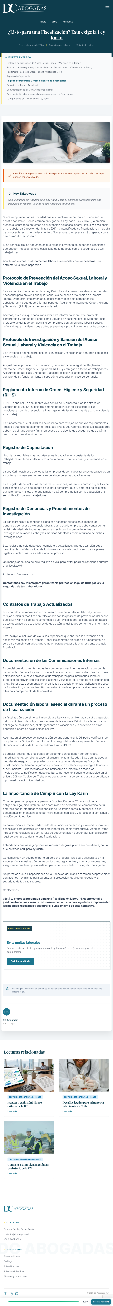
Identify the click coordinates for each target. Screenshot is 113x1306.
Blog (54, 22)
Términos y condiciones (15, 1276)
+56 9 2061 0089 (12, 1239)
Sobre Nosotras (11, 1266)
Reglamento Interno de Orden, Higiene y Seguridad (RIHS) (35, 72)
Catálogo (8, 1261)
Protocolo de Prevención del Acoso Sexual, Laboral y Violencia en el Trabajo (44, 63)
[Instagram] (5, 1294)
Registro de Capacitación (19, 76)
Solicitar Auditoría (20, 961)
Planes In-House (12, 1256)
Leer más (12, 1111)
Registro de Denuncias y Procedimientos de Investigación (37, 80)
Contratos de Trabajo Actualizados (23, 85)
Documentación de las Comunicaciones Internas (30, 89)
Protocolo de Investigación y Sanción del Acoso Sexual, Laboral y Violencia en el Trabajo (50, 67)
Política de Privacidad (14, 1271)
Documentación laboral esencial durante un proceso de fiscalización (40, 94)
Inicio (43, 22)
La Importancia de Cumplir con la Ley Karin (28, 98)
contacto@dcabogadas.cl (16, 1234)
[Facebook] (11, 1294)
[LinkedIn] (17, 1294)
